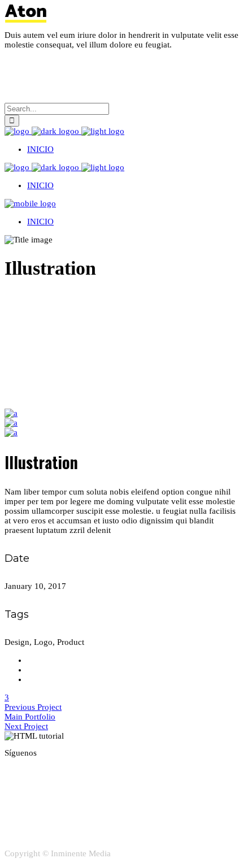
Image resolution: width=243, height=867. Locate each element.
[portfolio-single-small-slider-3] (11, 432)
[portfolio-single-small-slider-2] (11, 413)
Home (15, 296)
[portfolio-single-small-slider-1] (11, 422)
